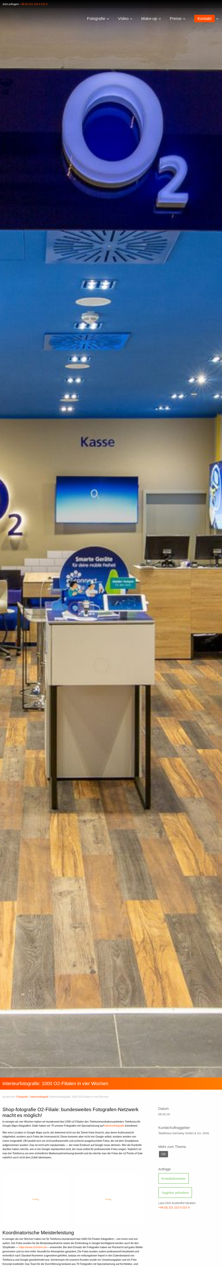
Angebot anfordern (175, 1193)
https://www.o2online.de (32, 1247)
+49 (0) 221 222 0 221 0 (33, 4)
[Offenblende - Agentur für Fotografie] (57, 19)
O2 (163, 1154)
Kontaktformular (173, 1178)
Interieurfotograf (39, 1096)
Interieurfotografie (114, 1125)
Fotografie (22, 1096)
